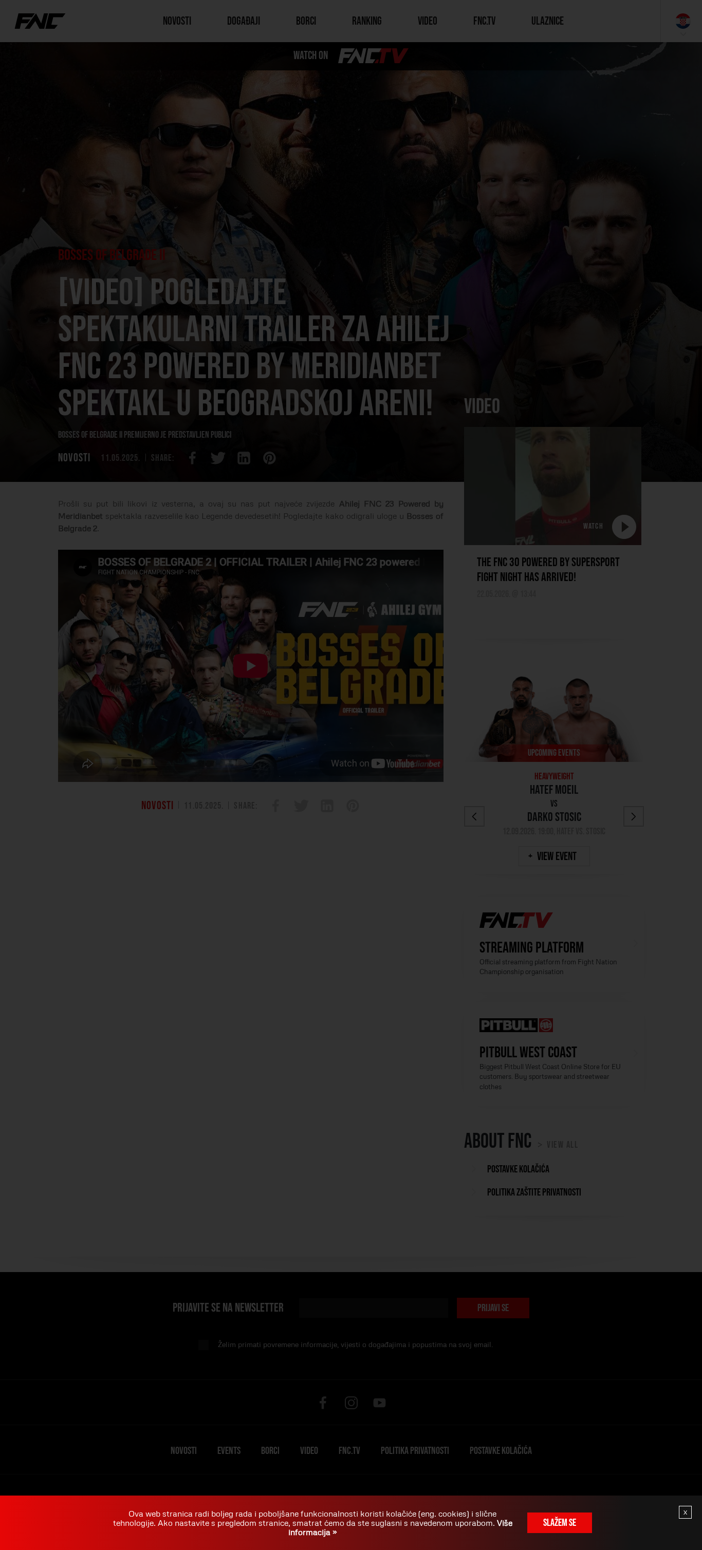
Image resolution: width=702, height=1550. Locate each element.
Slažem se (559, 1523)
